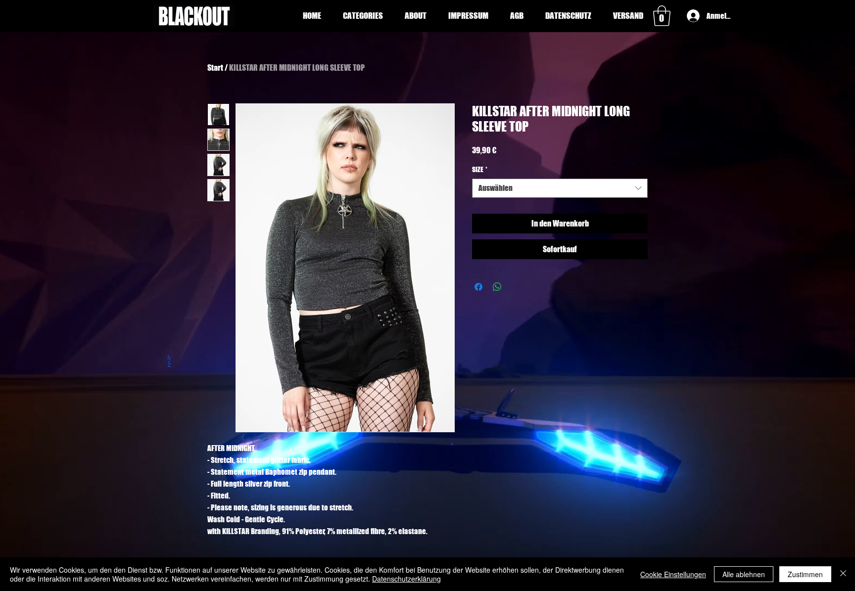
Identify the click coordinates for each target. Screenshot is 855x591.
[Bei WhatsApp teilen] (497, 287)
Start (215, 67)
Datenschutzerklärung (406, 579)
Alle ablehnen (743, 574)
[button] (363, 15)
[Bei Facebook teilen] (478, 287)
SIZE (479, 169)
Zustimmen (805, 574)
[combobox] (560, 188)
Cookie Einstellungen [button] (673, 574)
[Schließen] (843, 574)
